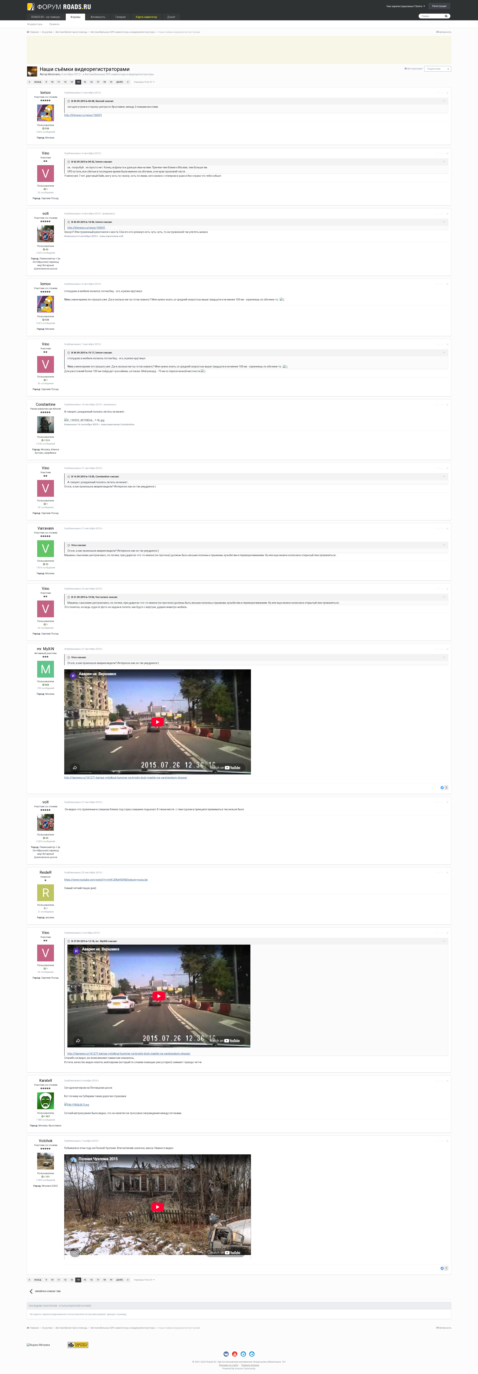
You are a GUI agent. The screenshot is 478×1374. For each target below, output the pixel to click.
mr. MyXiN (45, 649)
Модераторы (35, 24)
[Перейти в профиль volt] (45, 233)
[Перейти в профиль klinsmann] (32, 71)
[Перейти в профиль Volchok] (45, 1161)
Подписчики (433, 69)
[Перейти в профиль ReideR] (45, 892)
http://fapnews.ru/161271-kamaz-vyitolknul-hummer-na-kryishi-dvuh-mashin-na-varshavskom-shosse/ (125, 777)
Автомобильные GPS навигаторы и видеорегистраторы (119, 74)
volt (45, 213)
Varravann (46, 528)
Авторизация (415, 68)
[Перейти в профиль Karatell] (45, 1100)
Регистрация (439, 6)
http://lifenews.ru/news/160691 (83, 115)
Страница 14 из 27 (143, 82)
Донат (171, 16)
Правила (54, 24)
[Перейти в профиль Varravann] (45, 548)
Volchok (45, 1140)
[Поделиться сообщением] (447, 92)
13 (72, 82)
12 (65, 82)
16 (91, 82)
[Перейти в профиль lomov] (45, 113)
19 (111, 82)
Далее (119, 82)
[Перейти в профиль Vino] (45, 173)
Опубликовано (83, 92)
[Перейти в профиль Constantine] (45, 424)
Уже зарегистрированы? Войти (404, 6)
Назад (37, 82)
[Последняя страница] (128, 82)
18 (104, 82)
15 (85, 82)
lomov (45, 92)
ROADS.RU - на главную (45, 16)
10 (52, 82)
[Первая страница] (29, 82)
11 (59, 82)
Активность (98, 16)
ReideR (46, 872)
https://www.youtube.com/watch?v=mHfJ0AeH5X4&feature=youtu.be (106, 879)
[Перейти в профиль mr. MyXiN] (45, 669)
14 (78, 82)
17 (98, 82)
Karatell (45, 1080)
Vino (45, 153)
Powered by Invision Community (239, 1368)
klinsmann (54, 74)
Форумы (75, 16)
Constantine (45, 404)
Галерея (121, 16)
